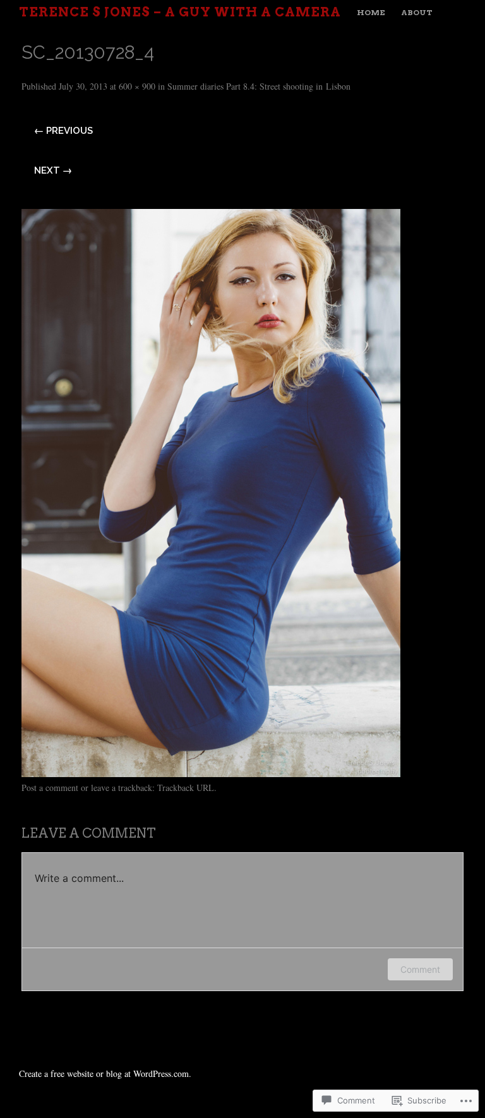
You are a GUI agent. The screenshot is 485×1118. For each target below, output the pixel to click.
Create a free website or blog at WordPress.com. (105, 1073)
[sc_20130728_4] (210, 772)
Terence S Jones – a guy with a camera (180, 12)
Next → (53, 170)
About (417, 12)
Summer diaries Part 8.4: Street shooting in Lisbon (258, 86)
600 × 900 (137, 86)
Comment (420, 969)
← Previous (63, 130)
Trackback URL (185, 788)
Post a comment (49, 788)
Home (371, 12)
